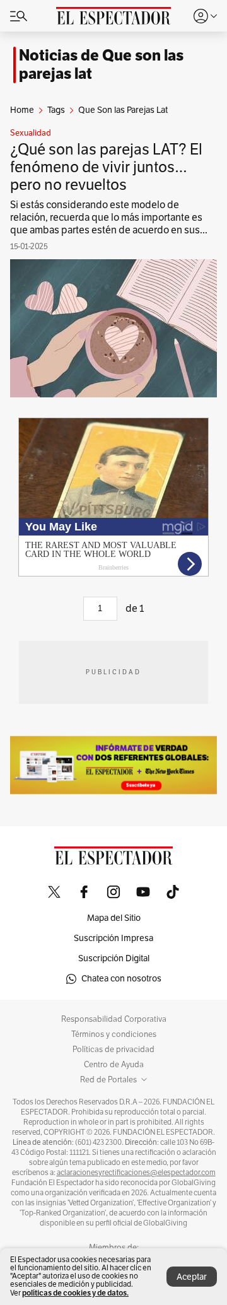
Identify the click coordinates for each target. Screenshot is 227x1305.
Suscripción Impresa (113, 938)
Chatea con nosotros (121, 978)
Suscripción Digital (113, 958)
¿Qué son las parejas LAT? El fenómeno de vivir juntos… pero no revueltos (106, 167)
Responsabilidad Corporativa (113, 1019)
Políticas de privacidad (113, 1049)
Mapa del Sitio (114, 918)
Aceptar (192, 1277)
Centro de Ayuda (114, 1064)
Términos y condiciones (113, 1034)
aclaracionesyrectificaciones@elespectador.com (136, 1172)
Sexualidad (30, 133)
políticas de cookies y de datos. (75, 1292)
